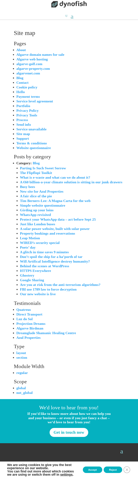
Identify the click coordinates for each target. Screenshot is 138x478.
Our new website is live (38, 294)
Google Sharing (32, 280)
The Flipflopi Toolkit (36, 173)
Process (22, 120)
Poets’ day (28, 247)
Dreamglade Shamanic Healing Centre (46, 333)
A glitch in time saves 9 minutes (44, 252)
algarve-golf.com (29, 64)
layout (21, 353)
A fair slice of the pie (36, 196)
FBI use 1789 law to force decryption (48, 289)
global (21, 388)
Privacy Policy (27, 110)
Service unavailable (31, 129)
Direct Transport (29, 314)
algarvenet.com (28, 73)
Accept (92, 469)
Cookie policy (26, 87)
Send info (23, 124)
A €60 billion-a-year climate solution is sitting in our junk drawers (71, 182)
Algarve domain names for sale (40, 54)
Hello (20, 92)
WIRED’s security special (40, 243)
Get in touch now (69, 432)
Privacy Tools (26, 115)
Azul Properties (28, 338)
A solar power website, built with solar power (55, 229)
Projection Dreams (30, 324)
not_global (24, 393)
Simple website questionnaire (42, 205)
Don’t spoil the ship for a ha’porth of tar (51, 257)
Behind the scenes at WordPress (44, 266)
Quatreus (23, 310)
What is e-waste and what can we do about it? (55, 177)
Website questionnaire (33, 148)
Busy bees (27, 187)
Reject (113, 469)
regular (22, 373)
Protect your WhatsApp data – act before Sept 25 (58, 219)
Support (22, 138)
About (21, 50)
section (21, 357)
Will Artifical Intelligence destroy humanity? (55, 261)
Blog (19, 78)
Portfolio (23, 106)
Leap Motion (30, 238)
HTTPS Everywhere (35, 271)
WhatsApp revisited (35, 215)
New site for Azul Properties (41, 191)
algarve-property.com (33, 68)
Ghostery (27, 275)
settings (66, 474)
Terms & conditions (31, 143)
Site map (23, 134)
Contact (22, 82)
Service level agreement (34, 101)
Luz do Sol (24, 319)
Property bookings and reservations (47, 233)
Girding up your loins (37, 210)
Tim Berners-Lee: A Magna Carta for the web (55, 201)
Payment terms (28, 96)
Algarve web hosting (32, 59)
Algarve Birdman (29, 328)
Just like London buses (37, 224)
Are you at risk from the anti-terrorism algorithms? (60, 285)
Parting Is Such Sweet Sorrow (43, 168)
